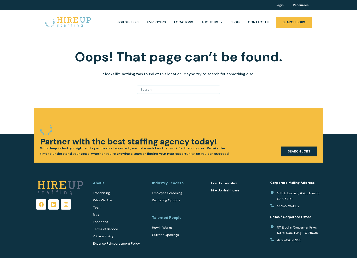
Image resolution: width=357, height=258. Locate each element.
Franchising (101, 193)
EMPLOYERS (156, 22)
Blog (235, 22)
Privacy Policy (103, 236)
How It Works (162, 228)
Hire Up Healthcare (225, 190)
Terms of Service (105, 229)
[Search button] (216, 90)
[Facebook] (41, 204)
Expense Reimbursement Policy (116, 244)
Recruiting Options (166, 200)
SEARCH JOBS (294, 22)
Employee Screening (167, 193)
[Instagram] (66, 204)
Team (97, 207)
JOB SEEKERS (128, 22)
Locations (183, 22)
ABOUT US (209, 22)
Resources (301, 5)
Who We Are (102, 200)
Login (280, 5)
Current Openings (165, 235)
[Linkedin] (53, 204)
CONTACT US (258, 22)
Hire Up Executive (224, 183)
